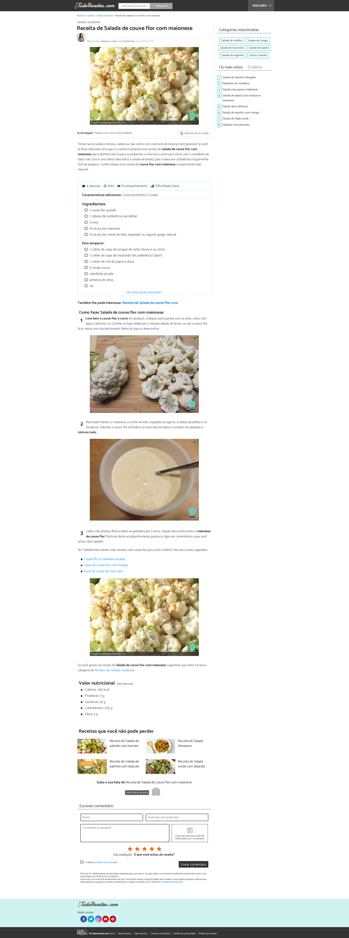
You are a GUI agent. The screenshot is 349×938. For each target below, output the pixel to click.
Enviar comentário (193, 864)
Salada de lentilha (231, 40)
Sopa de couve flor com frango (105, 565)
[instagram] (98, 919)
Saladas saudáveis (104, 16)
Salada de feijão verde (235, 118)
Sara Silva (95, 41)
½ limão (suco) (99, 268)
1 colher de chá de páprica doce (111, 261)
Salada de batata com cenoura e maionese (241, 98)
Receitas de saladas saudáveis (115, 670)
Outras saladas (258, 55)
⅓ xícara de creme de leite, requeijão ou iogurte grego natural (132, 234)
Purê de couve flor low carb (103, 571)
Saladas (90, 16)
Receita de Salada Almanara (190, 744)
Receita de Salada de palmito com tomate (124, 744)
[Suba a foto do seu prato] (156, 792)
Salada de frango (258, 40)
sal (91, 286)
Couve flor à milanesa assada (104, 559)
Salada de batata (259, 47)
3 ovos (94, 222)
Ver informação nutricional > (144, 292)
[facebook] (83, 919)
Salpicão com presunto (236, 124)
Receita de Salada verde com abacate (191, 764)
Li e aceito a (100, 862)
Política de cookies (208, 933)
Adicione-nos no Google (196, 133)
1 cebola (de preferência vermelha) (113, 216)
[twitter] (91, 919)
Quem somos (124, 933)
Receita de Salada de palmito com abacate (124, 764)
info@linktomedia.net (172, 882)
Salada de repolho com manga (240, 112)
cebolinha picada (101, 274)
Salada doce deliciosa (235, 106)
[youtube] (105, 919)
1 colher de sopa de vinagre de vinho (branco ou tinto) (127, 249)
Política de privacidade (184, 933)
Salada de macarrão (232, 47)
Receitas (81, 16)
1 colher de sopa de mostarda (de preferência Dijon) (125, 255)
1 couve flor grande (102, 210)
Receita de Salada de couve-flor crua (150, 303)
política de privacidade (106, 862)
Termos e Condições (160, 933)
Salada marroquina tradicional (240, 89)
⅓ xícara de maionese (104, 228)
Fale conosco (141, 933)
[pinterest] (113, 919)
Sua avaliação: (122, 855)
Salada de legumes (233, 55)
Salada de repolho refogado (239, 77)
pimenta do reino (101, 280)
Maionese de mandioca (236, 83)
